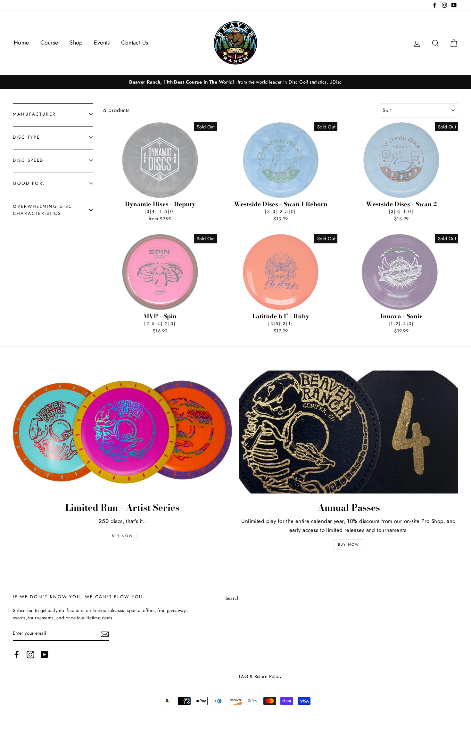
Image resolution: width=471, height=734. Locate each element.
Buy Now (122, 535)
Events (102, 42)
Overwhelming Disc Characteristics (42, 209)
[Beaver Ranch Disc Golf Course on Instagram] (30, 654)
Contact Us (134, 42)
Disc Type (26, 137)
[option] (235, 82)
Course (49, 42)
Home (21, 42)
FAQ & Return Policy (260, 676)
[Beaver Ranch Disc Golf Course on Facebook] (17, 654)
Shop (76, 42)
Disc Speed (28, 160)
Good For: (29, 183)
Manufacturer (34, 114)
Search (233, 598)
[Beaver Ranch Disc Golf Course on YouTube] (44, 654)
